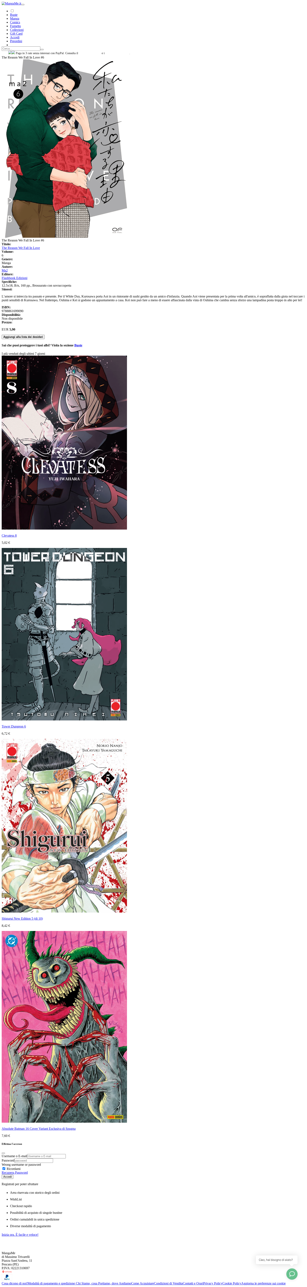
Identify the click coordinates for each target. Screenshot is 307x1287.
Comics (15, 22)
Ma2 (5, 270)
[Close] (3, 1153)
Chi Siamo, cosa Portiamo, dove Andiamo (103, 1283)
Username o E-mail (14, 1156)
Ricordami (13, 1169)
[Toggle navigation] (22, 4)
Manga (14, 18)
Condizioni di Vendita (168, 1283)
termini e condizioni (117, 53)
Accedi (7, 1176)
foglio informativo (90, 53)
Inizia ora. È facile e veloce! (20, 1234)
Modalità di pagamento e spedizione (52, 1283)
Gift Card (16, 33)
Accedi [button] (14, 37)
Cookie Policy (231, 1283)
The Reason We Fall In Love (21, 248)
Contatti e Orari (193, 1283)
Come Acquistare (142, 1283)
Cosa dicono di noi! (15, 1283)
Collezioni (17, 30)
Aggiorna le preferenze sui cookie (263, 1283)
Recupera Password (15, 1172)
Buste (14, 15)
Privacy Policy (212, 1283)
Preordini (16, 41)
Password (8, 1160)
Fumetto (15, 26)
